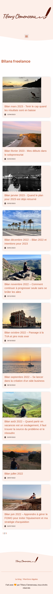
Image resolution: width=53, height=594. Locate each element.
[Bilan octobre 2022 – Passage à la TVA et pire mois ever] (22, 316)
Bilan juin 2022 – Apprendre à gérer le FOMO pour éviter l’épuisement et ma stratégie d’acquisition (26, 518)
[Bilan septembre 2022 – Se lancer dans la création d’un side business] (22, 360)
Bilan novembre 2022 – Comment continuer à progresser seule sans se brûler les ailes (26, 288)
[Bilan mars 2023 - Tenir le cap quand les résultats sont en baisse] (22, 90)
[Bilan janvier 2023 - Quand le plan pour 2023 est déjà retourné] (22, 178)
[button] (26, 36)
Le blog (18, 579)
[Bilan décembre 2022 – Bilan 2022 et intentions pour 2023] (22, 223)
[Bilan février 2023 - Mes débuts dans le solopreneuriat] (22, 134)
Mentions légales (30, 579)
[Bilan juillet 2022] (22, 457)
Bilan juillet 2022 (14, 473)
